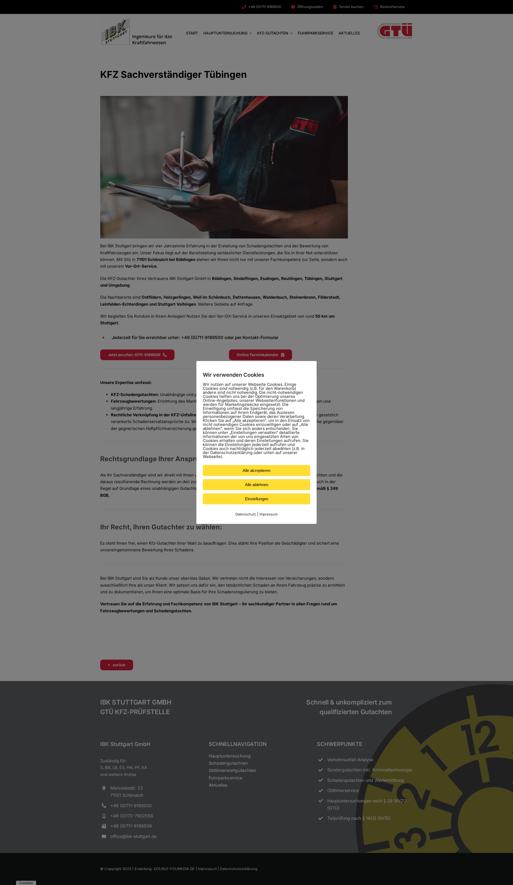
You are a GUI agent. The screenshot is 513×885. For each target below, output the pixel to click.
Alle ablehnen (256, 484)
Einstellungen (256, 499)
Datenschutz (245, 514)
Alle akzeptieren (256, 470)
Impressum (268, 514)
